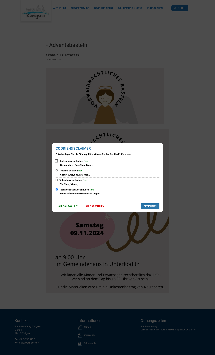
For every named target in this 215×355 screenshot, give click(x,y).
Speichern (150, 206)
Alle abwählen (94, 206)
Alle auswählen (68, 206)
